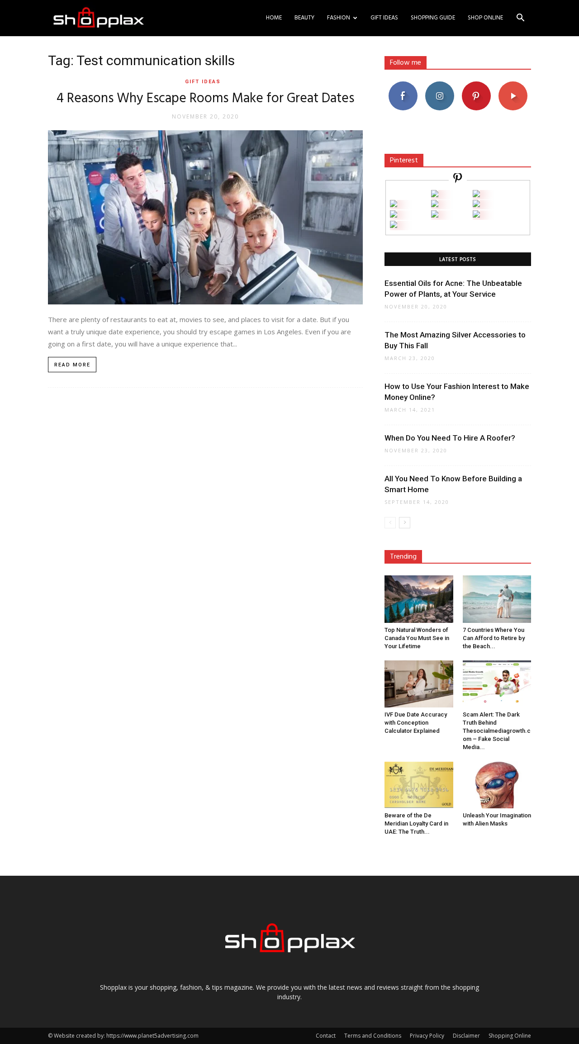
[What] (434, 194)
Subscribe (513, 84)
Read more (72, 365)
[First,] (393, 204)
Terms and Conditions (372, 1035)
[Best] (476, 215)
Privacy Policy (427, 1035)
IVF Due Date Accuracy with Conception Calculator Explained (415, 722)
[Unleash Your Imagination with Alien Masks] (497, 784)
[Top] (393, 225)
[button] (520, 18)
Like (403, 84)
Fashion (338, 18)
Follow (439, 84)
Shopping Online (510, 1035)
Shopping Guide (433, 18)
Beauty (304, 18)
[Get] (476, 194)
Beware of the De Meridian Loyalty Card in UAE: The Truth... (416, 823)
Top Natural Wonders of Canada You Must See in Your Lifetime (416, 638)
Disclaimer (466, 1035)
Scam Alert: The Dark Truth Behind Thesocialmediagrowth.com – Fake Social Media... (497, 730)
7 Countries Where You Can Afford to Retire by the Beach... (494, 638)
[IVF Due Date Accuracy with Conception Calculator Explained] (418, 683)
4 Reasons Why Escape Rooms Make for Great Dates (205, 98)
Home (274, 18)
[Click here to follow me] (458, 179)
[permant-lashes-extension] (434, 215)
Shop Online (485, 18)
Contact (326, 1035)
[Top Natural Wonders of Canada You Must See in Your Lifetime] (418, 598)
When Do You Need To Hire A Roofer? (449, 437)
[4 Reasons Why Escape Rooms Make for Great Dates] (205, 217)
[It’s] (393, 215)
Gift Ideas (384, 18)
